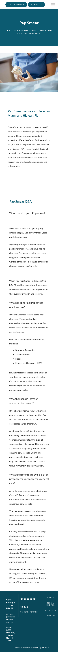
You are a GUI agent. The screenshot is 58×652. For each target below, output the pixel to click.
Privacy (50, 598)
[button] (53, 5)
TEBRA (45, 647)
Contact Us (50, 615)
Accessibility (50, 610)
